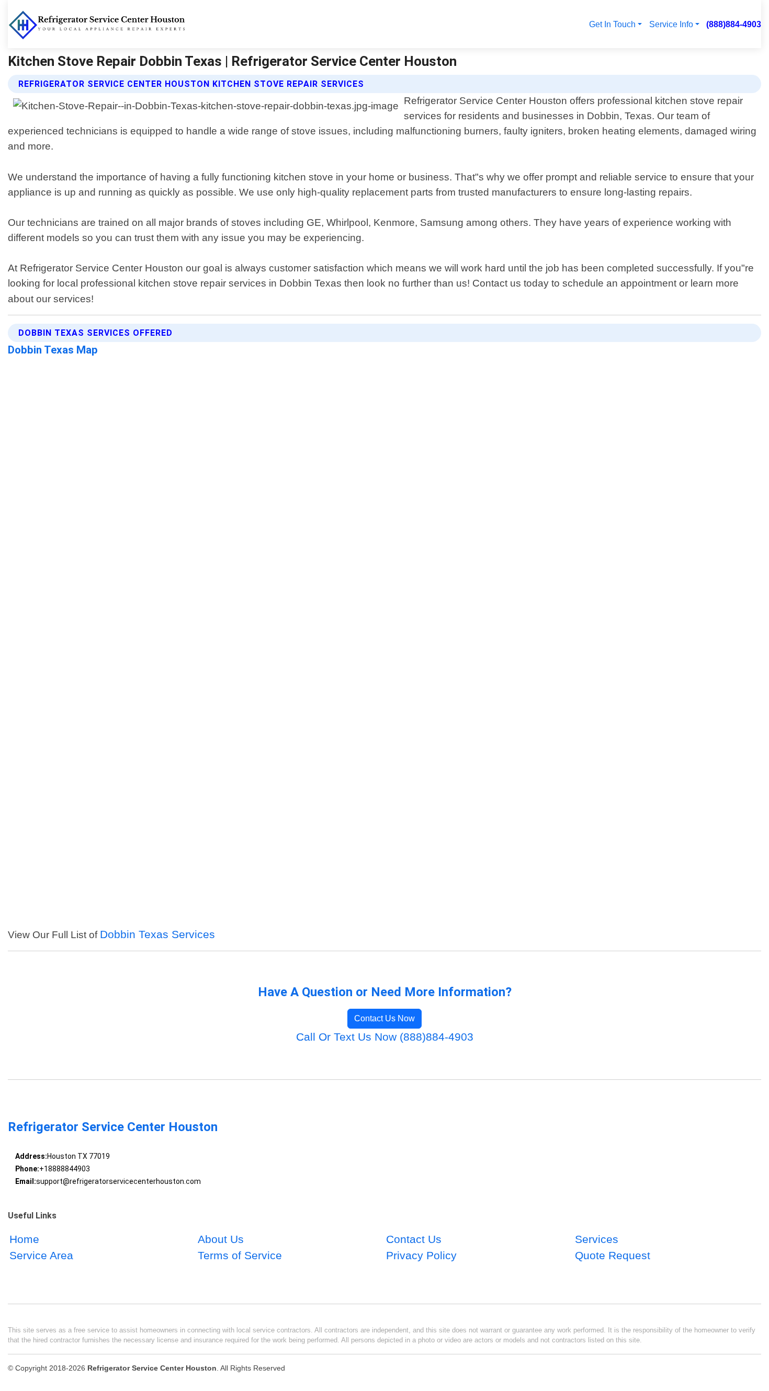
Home (24, 1239)
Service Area (41, 1256)
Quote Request (612, 1256)
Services (596, 1239)
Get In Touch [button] (612, 24)
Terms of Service (240, 1256)
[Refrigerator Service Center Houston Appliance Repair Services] (97, 24)
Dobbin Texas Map (53, 350)
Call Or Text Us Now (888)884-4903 (384, 1037)
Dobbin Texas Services (157, 934)
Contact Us (414, 1239)
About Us (221, 1239)
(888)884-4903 (733, 24)
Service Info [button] (671, 24)
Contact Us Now (384, 1018)
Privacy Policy (421, 1256)
